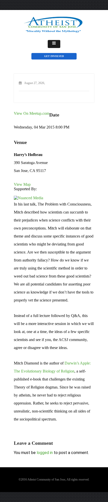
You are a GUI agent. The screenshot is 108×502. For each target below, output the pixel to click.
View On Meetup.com (31, 113)
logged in (45, 452)
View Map (22, 184)
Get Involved (54, 56)
